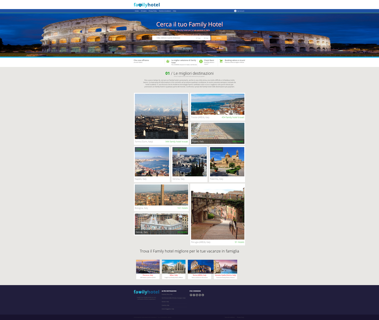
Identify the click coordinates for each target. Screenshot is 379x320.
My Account (240, 11)
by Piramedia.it (153, 317)
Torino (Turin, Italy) (161, 141)
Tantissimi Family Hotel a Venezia (225, 277)
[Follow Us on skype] (200, 295)
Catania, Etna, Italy (167, 294)
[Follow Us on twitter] (203, 295)
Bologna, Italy (161, 207)
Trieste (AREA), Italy (217, 117)
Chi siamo (144, 11)
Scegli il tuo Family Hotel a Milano (174, 277)
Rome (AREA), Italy (199, 275)
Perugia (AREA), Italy (217, 242)
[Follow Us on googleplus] (194, 295)
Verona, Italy (178, 178)
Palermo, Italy (216, 178)
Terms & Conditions (230, 317)
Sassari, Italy (165, 301)
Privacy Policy (153, 11)
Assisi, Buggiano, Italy (168, 309)
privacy (169, 317)
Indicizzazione (145, 317)
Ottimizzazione (137, 317)
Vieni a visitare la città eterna (200, 277)
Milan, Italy (174, 275)
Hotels (137, 11)
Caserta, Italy (165, 305)
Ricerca (219, 38)
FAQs (174, 11)
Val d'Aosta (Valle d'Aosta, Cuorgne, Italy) (174, 298)
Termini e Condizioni (165, 11)
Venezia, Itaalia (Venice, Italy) (225, 275)
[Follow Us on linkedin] (197, 295)
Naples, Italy (141, 178)
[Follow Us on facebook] (191, 295)
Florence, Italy (148, 275)
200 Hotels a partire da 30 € (148, 277)
